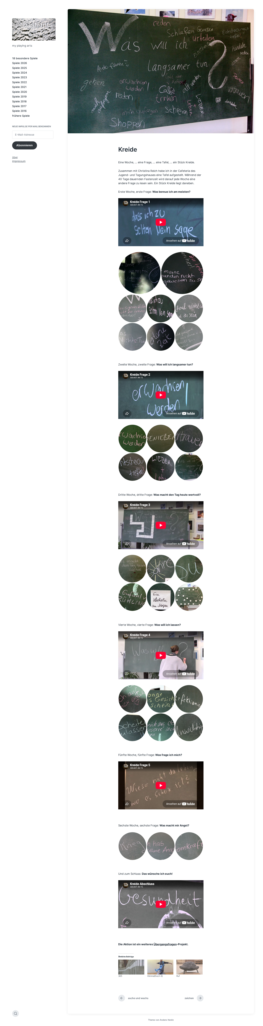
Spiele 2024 (19, 72)
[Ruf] (189, 967)
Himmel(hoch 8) (155, 976)
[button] (139, 273)
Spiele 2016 (19, 110)
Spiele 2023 (19, 77)
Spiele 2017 (19, 106)
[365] (131, 967)
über (15, 157)
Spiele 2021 (19, 87)
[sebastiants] (34, 29)
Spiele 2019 (19, 96)
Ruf (178, 976)
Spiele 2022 (19, 82)
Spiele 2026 (19, 63)
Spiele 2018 (19, 101)
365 (120, 976)
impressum (19, 161)
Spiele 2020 (19, 91)
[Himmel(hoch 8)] (160, 967)
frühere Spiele (21, 115)
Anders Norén (167, 1020)
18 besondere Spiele (25, 58)
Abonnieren (24, 145)
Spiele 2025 (19, 67)
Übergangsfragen (165, 944)
